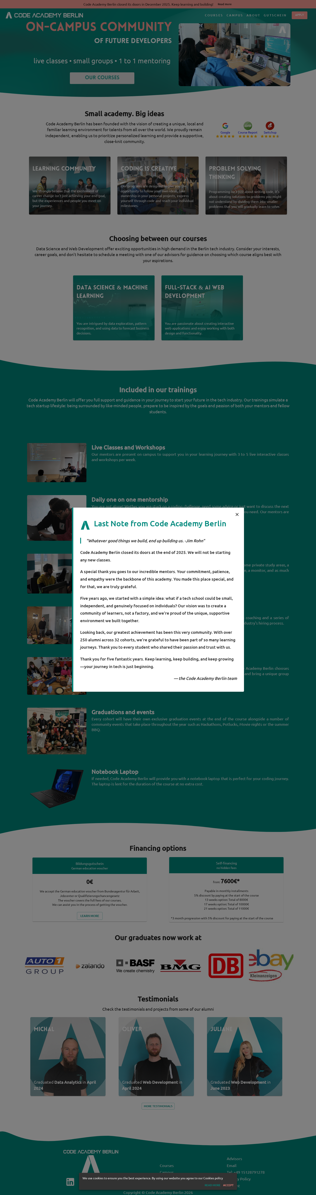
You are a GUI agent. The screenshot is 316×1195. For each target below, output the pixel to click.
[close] (237, 514)
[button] (213, 1185)
